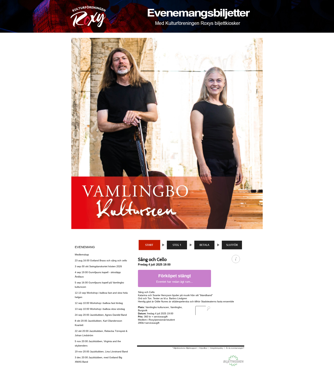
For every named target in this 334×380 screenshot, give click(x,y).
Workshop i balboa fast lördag (99, 303)
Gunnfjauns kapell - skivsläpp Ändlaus (98, 274)
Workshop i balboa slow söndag (100, 309)
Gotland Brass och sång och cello (101, 260)
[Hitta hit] (204, 310)
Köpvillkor (203, 348)
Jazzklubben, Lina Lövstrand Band (101, 351)
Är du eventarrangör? (235, 348)
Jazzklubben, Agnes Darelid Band (101, 314)
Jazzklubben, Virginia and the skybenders (98, 343)
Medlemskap (82, 254)
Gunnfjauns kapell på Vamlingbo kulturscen (99, 284)
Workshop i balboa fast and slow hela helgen (101, 295)
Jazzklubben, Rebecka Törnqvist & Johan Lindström (101, 333)
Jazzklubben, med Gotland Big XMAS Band (98, 359)
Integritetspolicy (216, 348)
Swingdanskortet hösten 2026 (98, 266)
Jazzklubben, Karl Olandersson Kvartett (98, 322)
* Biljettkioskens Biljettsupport (184, 348)
